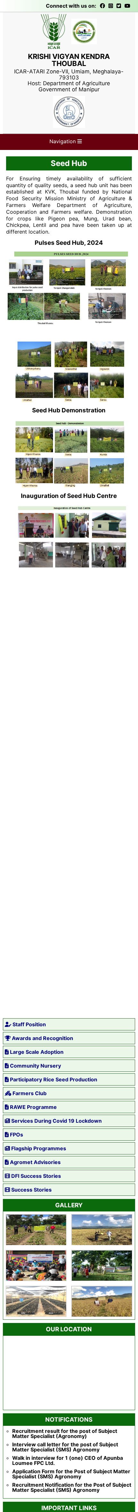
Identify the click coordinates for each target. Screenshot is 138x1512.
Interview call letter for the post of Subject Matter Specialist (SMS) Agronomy (65, 1447)
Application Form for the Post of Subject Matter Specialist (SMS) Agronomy (71, 1474)
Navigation (63, 141)
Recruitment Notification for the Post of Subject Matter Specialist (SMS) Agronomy (71, 1487)
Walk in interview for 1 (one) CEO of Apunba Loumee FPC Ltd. (67, 1460)
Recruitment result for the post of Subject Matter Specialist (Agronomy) (64, 1433)
